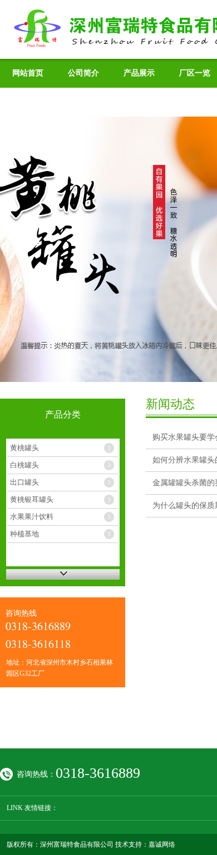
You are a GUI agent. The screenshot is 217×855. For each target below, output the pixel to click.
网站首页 (27, 73)
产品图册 (27, 102)
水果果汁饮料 (31, 516)
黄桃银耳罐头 (31, 499)
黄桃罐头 (24, 448)
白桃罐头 (24, 465)
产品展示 (139, 73)
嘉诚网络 (162, 844)
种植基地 (24, 534)
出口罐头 (24, 482)
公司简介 (83, 73)
